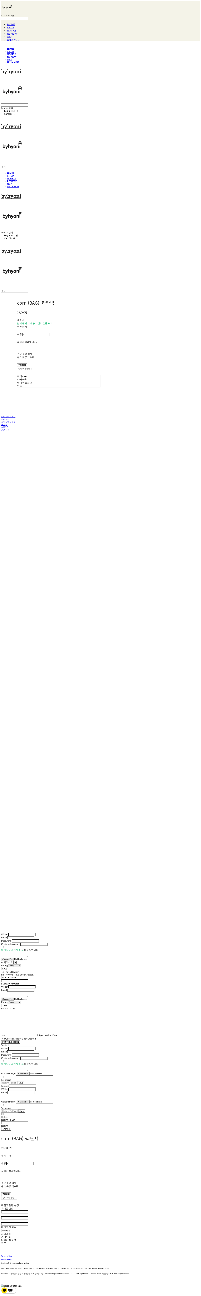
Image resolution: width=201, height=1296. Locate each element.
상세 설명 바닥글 (8, 422)
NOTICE (11, 30)
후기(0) (4, 424)
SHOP (10, 27)
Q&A (9, 36)
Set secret (6, 1079)
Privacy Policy (6, 1259)
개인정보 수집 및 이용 (12, 950)
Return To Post (9, 1111)
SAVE (4, 969)
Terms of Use (6, 1256)
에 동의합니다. (20, 950)
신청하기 (6, 1230)
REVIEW (12, 33)
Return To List (9, 1083)
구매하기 (6, 1129)
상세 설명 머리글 (8, 416)
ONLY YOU (13, 39)
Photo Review (12, 971)
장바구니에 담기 (9, 1197)
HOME (11, 24)
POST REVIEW (9, 977)
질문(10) (5, 427)
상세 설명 (5, 419)
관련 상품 (5, 430)
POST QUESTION (10, 1042)
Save (21, 1083)
